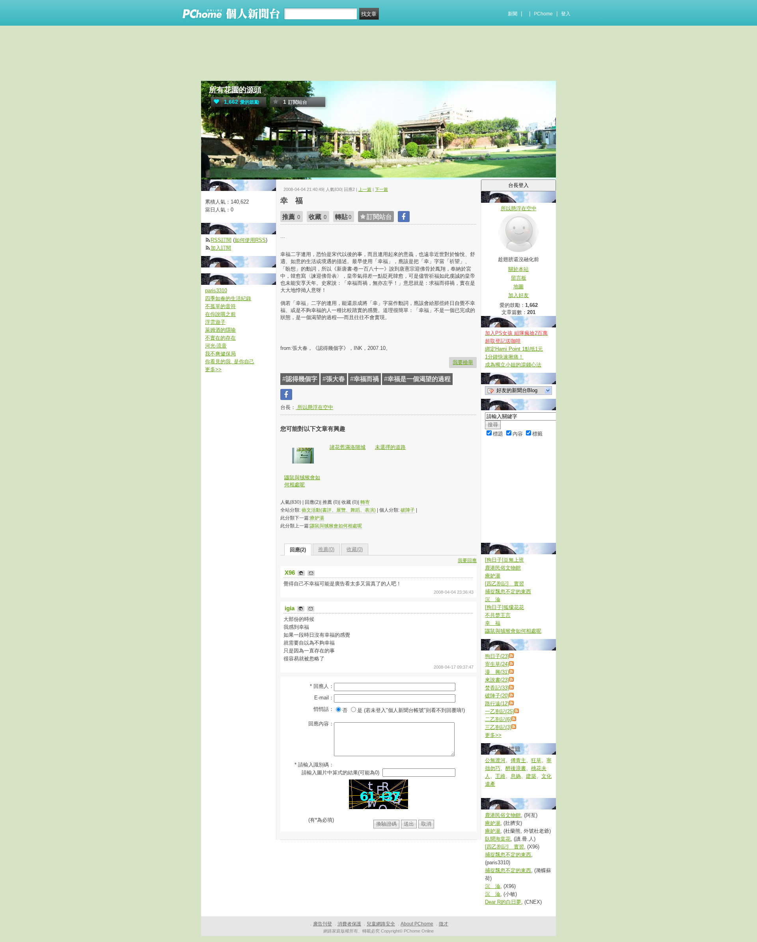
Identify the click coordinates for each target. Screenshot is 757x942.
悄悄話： (323, 709)
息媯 (516, 776)
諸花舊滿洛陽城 (347, 447)
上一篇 (364, 189)
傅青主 (518, 760)
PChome (543, 14)
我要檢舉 (463, 362)
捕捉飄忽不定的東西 (508, 591)
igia (290, 608)
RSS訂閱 (221, 240)
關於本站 (518, 269)
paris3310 (216, 290)
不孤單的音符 (220, 306)
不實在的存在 (220, 338)
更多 (493, 735)
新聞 (512, 14)
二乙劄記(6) (498, 719)
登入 (566, 14)
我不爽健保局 (220, 354)
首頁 (210, 174)
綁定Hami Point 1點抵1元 (514, 349)
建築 (531, 776)
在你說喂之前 (220, 314)
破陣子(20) (497, 696)
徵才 (443, 924)
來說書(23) (497, 680)
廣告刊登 (322, 924)
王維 (500, 776)
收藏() (355, 549)
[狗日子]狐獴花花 (504, 607)
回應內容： (321, 724)
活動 (226, 174)
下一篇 (381, 189)
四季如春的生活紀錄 (228, 298)
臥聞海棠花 (498, 839)
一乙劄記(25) (499, 711)
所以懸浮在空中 (314, 407)
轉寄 (365, 502)
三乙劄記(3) (498, 727)
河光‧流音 (216, 346)
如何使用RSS (250, 240)
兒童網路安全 (381, 924)
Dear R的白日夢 (503, 902)
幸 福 (492, 623)
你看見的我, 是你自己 (229, 361)
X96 (290, 572)
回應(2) (298, 550)
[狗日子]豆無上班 (504, 560)
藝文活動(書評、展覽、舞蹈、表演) (339, 510)
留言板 (518, 278)
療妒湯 (317, 518)
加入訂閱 (221, 248)
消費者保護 (349, 924)
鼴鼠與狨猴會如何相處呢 (302, 481)
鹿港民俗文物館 (503, 568)
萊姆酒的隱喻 (220, 330)
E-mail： (324, 698)
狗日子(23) (497, 656)
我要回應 (467, 560)
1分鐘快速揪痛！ (504, 357)
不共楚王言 (498, 615)
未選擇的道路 (390, 447)
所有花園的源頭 (235, 90)
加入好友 (518, 295)
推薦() (326, 549)
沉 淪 (492, 599)
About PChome (417, 924)
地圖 (518, 287)
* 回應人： (322, 686)
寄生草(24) (497, 664)
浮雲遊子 (215, 322)
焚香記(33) (497, 688)
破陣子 (408, 510)
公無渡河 (495, 760)
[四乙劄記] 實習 (504, 584)
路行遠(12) (497, 703)
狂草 (536, 760)
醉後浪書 (515, 768)
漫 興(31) (497, 672)
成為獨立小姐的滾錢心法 (513, 365)
